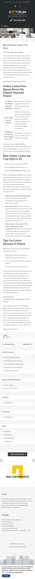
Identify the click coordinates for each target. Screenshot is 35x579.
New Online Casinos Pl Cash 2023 (13, 367)
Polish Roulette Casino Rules (12, 357)
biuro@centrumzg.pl (23, 2)
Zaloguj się (7, 431)
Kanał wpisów (8, 435)
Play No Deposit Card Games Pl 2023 (14, 81)
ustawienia (18, 572)
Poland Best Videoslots (10, 329)
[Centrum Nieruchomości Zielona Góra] (17, 12)
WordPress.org (8, 441)
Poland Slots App (8, 297)
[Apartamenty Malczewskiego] (17, 472)
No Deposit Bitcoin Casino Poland (13, 364)
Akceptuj (6, 576)
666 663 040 (19, 20)
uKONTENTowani (21, 546)
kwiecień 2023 (8, 402)
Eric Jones (14, 388)
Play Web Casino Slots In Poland (13, 361)
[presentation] (1, 460)
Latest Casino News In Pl (11, 370)
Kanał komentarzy (9, 438)
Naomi (11, 385)
